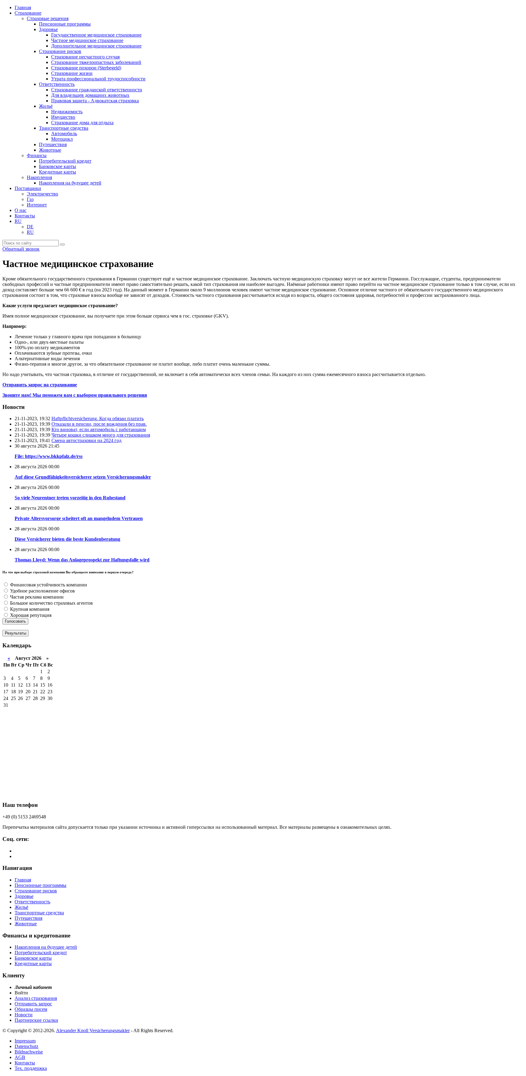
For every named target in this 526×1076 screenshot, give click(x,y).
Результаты (15, 633)
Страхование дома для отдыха (82, 122)
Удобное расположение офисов (42, 590)
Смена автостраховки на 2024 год (86, 440)
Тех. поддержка (31, 1068)
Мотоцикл (62, 139)
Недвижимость (66, 111)
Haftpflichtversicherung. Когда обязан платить (97, 418)
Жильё (46, 106)
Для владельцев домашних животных (90, 95)
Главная (23, 7)
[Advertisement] (185, 752)
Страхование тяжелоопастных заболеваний (96, 62)
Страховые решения (47, 18)
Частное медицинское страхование (87, 40)
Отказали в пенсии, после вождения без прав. (99, 424)
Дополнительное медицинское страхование (96, 45)
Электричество (42, 193)
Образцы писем (31, 1009)
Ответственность (57, 84)
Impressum (25, 1040)
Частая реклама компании (36, 597)
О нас (20, 210)
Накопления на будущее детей (70, 182)
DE (30, 226)
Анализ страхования (36, 998)
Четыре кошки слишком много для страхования (100, 435)
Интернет (37, 204)
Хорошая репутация (30, 615)
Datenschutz (26, 1046)
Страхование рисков (60, 51)
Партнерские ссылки (36, 1020)
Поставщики (28, 188)
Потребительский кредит (65, 161)
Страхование (28, 13)
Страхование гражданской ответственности (96, 89)
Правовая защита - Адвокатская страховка (95, 100)
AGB (20, 1057)
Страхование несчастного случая (85, 56)
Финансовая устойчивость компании (48, 584)
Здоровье (48, 29)
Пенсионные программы (65, 23)
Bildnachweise (29, 1051)
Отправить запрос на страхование (39, 384)
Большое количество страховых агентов (51, 603)
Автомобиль (64, 133)
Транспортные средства (63, 128)
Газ (30, 199)
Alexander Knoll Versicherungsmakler (93, 1030)
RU (18, 221)
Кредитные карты (57, 171)
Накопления (39, 177)
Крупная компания (29, 609)
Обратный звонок (21, 248)
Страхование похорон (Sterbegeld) (86, 67)
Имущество (63, 117)
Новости (24, 1014)
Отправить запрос (33, 1003)
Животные (50, 150)
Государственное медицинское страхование (96, 34)
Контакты (25, 215)
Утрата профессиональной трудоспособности (98, 78)
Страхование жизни (72, 73)
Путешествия (53, 144)
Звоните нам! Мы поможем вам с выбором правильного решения (74, 395)
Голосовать (15, 621)
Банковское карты (57, 166)
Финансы (37, 155)
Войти (21, 992)
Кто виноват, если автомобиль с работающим (98, 429)
